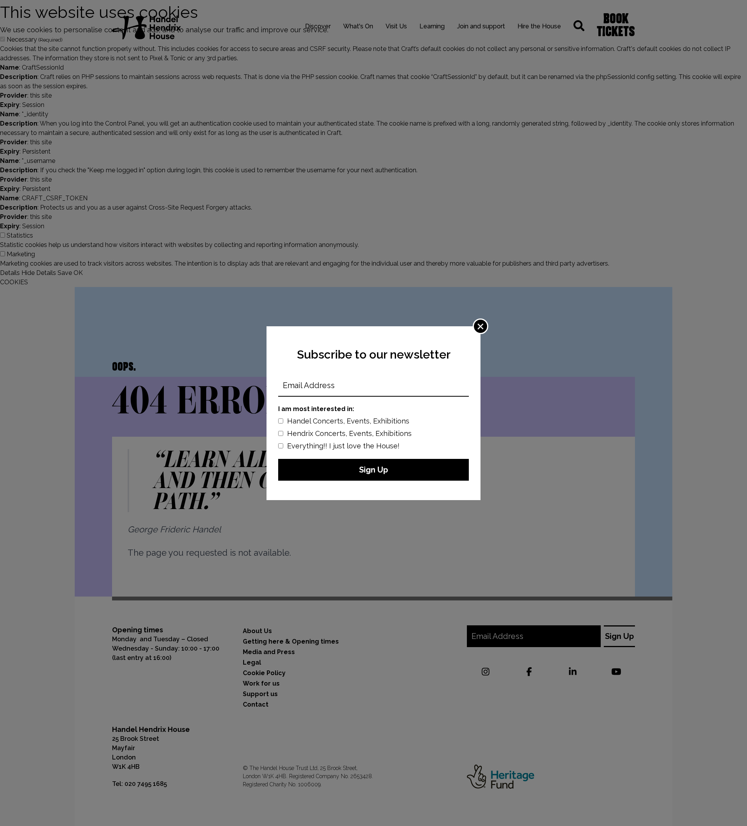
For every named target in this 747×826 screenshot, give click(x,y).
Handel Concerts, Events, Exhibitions (348, 421)
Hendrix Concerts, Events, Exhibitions (349, 433)
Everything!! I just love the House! (343, 446)
